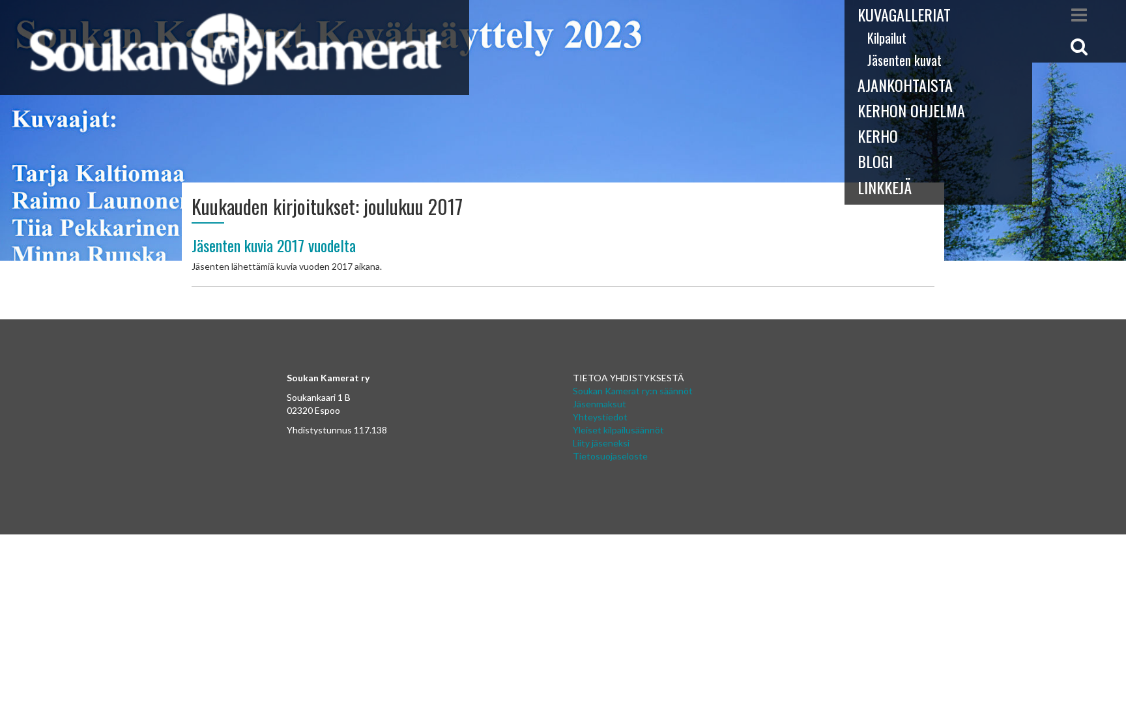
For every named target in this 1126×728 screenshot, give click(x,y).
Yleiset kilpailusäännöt (618, 429)
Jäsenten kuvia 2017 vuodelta (274, 245)
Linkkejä (885, 187)
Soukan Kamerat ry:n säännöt (633, 390)
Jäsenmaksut (599, 403)
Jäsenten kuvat (904, 60)
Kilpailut (886, 38)
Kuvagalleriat (904, 14)
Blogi (875, 161)
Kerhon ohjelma (911, 110)
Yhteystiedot (600, 416)
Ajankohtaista (905, 84)
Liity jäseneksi (601, 442)
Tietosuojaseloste (610, 455)
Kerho (878, 135)
